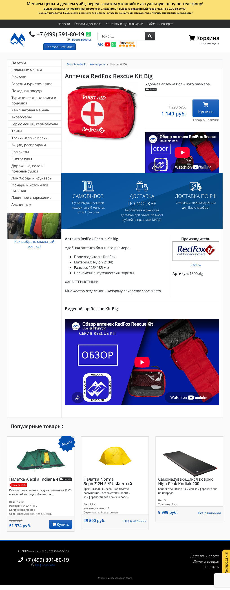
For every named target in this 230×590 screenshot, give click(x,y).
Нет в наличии (135, 521)
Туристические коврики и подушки (33, 100)
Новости (64, 24)
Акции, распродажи (28, 144)
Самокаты (20, 151)
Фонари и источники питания (29, 188)
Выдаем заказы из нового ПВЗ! (64, 9)
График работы (81, 40)
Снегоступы (21, 158)
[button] (150, 36)
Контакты (211, 566)
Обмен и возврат (160, 24)
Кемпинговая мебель (30, 110)
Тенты (16, 130)
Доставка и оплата (204, 556)
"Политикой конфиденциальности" (172, 12)
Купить (205, 111)
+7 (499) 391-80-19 (60, 34)
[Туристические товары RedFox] (195, 251)
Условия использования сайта (115, 577)
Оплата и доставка (87, 24)
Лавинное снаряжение (31, 197)
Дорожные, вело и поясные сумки (27, 168)
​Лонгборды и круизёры (31, 178)
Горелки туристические (31, 83)
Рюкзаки (18, 76)
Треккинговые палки (29, 137)
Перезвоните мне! (59, 47)
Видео (152, 89)
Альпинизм (21, 204)
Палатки (18, 62)
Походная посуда (26, 90)
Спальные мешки (26, 69)
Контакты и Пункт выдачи (124, 24)
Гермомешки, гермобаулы (34, 124)
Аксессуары (21, 117)
